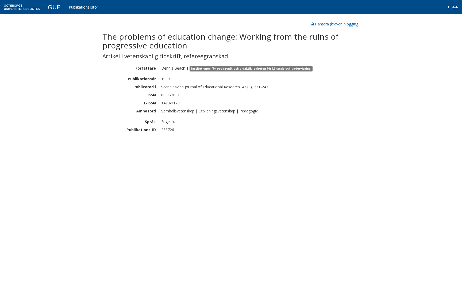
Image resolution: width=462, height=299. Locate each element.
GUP (54, 7)
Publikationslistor (83, 7)
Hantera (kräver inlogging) (337, 24)
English (453, 7)
